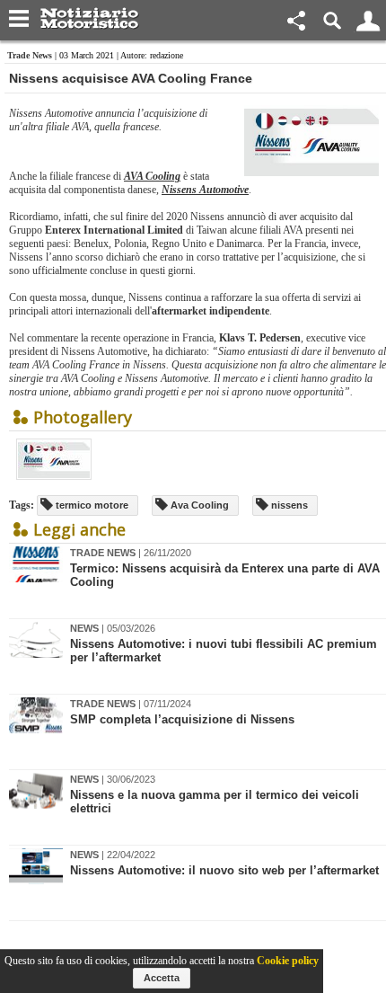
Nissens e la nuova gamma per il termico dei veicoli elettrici (214, 801)
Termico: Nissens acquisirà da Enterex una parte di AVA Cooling (225, 575)
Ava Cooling (198, 505)
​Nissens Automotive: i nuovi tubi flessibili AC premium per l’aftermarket (223, 650)
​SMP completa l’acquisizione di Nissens (182, 719)
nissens (288, 505)
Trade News (29, 55)
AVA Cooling (152, 176)
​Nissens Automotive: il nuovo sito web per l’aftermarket (224, 870)
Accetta (162, 977)
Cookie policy (288, 960)
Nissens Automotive (205, 189)
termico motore (90, 505)
